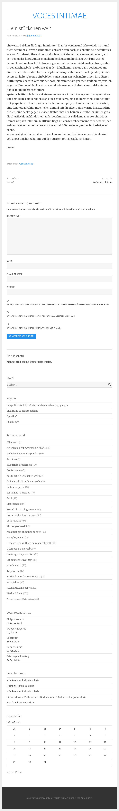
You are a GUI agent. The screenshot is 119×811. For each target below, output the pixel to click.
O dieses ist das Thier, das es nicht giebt (29, 543)
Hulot (10, 686)
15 (14, 748)
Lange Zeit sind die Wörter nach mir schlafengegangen (37, 405)
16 (30, 748)
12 (75, 742)
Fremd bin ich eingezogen (21, 509)
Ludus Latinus (15, 520)
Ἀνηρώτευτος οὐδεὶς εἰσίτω (20, 599)
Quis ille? (12, 416)
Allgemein (12, 442)
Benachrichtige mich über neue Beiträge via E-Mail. (34, 328)
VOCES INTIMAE (59, 15)
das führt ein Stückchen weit (23, 476)
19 (75, 748)
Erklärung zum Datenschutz (22, 410)
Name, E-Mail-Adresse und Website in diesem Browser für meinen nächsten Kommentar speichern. (58, 305)
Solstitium (12, 637)
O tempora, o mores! (18, 548)
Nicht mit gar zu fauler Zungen (24, 532)
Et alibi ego (13, 422)
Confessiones (14, 470)
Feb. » (18, 772)
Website (11, 287)
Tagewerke (13, 571)
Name (9, 261)
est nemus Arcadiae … (19, 492)
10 (45, 742)
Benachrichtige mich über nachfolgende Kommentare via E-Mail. (41, 316)
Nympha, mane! (15, 537)
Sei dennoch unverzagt (19, 560)
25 (60, 755)
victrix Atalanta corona (20, 587)
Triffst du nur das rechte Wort (23, 576)
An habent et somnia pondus (23, 453)
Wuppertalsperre (16, 628)
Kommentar (13, 216)
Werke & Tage (26, 164)
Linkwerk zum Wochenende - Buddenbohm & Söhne (36, 697)
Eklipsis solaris (15, 619)
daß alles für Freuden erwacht (24, 481)
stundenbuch (14, 565)
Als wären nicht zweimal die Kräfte (26, 448)
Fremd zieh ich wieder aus (21, 515)
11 (60, 742)
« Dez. (10, 772)
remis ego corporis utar (20, 554)
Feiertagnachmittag (18, 656)
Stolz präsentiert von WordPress (42, 798)
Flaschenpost (14, 503)
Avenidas (12, 459)
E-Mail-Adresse (14, 274)
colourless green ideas (19, 464)
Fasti (9, 498)
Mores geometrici (17, 526)
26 (75, 755)
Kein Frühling (14, 647)
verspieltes (13, 582)
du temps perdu (16, 487)
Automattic (86, 798)
